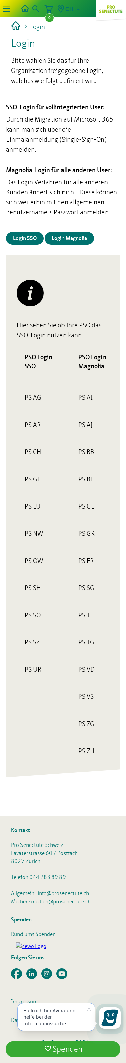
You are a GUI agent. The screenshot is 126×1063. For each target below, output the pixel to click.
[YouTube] (63, 976)
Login (37, 26)
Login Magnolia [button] (69, 238)
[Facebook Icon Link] (18, 976)
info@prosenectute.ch (63, 893)
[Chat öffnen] (110, 1018)
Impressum (24, 1001)
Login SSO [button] (25, 238)
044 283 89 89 (47, 877)
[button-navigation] (6, 8)
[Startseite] (25, 9)
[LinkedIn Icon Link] (33, 976)
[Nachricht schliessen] (89, 1009)
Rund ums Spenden (33, 934)
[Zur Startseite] (16, 26)
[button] (35, 8)
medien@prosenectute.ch (61, 901)
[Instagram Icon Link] (48, 976)
